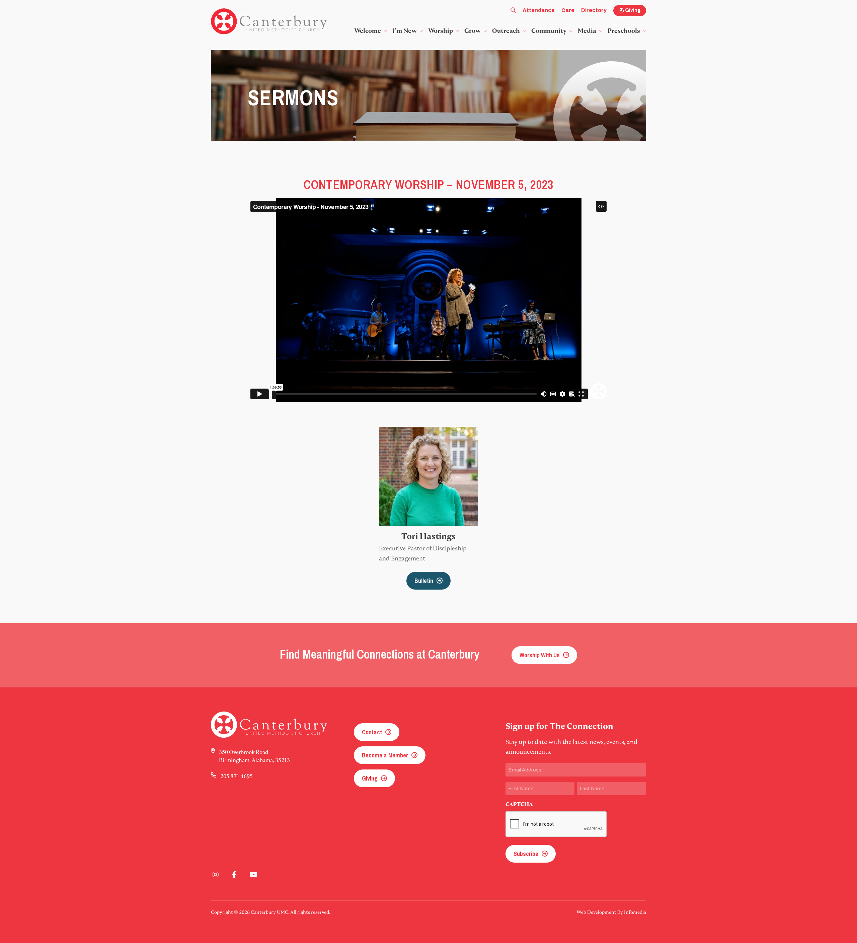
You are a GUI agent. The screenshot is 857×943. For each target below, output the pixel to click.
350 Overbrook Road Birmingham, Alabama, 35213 (254, 756)
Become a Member (385, 755)
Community (548, 31)
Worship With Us (540, 655)
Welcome (367, 31)
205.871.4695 (236, 776)
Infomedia (635, 912)
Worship (440, 31)
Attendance (539, 10)
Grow (472, 31)
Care (567, 10)
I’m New (404, 31)
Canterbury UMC (269, 21)
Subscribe (526, 854)
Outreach (506, 31)
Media (587, 31)
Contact (372, 732)
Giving (632, 10)
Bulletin (423, 581)
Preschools (624, 31)
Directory (594, 10)
